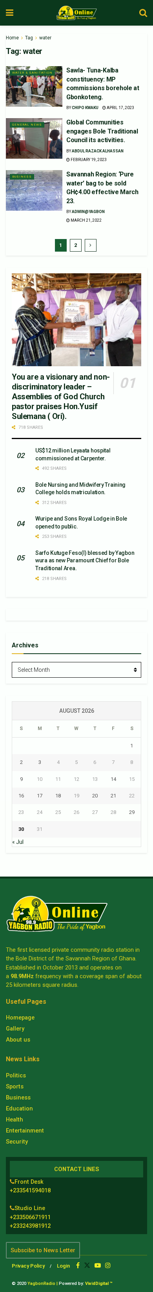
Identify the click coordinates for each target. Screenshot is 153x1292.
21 (113, 796)
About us (18, 1039)
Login (63, 1266)
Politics (16, 1075)
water (45, 38)
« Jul (18, 842)
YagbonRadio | (42, 1283)
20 (95, 796)
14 (113, 779)
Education (19, 1108)
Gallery (15, 1028)
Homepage (20, 1017)
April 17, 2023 (120, 108)
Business (22, 176)
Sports (15, 1086)
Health (14, 1119)
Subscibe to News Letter (43, 1250)
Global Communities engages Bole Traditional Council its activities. (102, 131)
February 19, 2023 (88, 160)
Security (17, 1141)
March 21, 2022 (86, 220)
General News (27, 124)
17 (39, 796)
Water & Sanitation (32, 72)
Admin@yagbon (88, 211)
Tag (29, 38)
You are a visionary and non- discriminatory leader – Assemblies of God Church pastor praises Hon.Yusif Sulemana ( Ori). (61, 396)
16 (21, 796)
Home (12, 38)
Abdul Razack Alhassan (98, 151)
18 (58, 796)
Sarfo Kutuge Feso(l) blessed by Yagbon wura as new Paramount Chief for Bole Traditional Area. (84, 560)
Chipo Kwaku (85, 108)
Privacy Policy (28, 1266)
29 (132, 812)
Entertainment (25, 1130)
